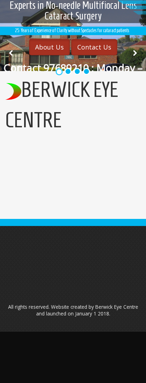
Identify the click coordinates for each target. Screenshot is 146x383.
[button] (11, 53)
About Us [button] (49, 47)
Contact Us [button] (94, 47)
